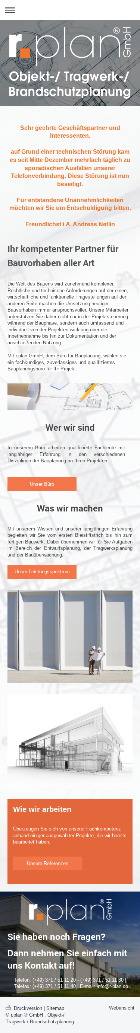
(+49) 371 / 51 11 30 (102, 980)
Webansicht (121, 1008)
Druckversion (28, 1008)
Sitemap (55, 1008)
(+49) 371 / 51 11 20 (54, 980)
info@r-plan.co (112, 986)
